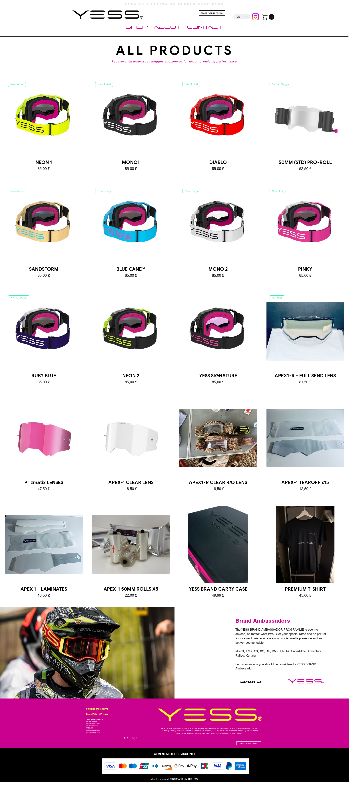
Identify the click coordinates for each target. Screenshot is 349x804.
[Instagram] (255, 16)
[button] (269, 17)
